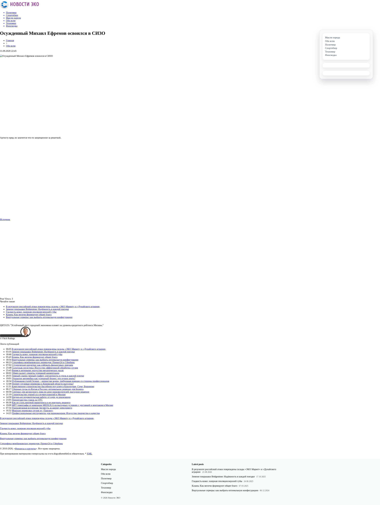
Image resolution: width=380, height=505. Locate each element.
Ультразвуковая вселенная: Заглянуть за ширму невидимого (42, 408)
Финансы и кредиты (25, 448)
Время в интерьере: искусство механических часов (38, 370)
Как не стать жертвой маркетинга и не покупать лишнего (41, 402)
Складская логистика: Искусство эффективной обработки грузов (45, 367)
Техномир (106, 487)
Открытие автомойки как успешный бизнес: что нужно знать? (43, 378)
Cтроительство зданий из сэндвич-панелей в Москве (39, 394)
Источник (5, 219)
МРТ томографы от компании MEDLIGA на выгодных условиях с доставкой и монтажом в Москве (62, 405)
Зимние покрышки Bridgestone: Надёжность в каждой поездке (37, 309)
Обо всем (10, 46)
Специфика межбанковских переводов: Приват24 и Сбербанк (43, 362)
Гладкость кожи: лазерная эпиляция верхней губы (31, 312)
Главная (10, 40)
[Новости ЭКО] (19, 8)
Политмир (106, 478)
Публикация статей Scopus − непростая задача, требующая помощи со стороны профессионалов (60, 381)
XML (89, 453)
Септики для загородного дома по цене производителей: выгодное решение (50, 392)
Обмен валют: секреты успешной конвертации (35, 373)
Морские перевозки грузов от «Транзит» (32, 410)
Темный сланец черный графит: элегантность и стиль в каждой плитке (48, 376)
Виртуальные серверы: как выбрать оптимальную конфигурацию (39, 317)
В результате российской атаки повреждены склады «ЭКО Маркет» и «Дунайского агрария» (53, 306)
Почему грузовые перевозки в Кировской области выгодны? (43, 384)
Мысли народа (108, 469)
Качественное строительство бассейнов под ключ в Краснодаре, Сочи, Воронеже (53, 386)
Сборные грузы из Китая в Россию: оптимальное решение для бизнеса (47, 389)
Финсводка (106, 492)
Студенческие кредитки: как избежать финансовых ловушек (42, 365)
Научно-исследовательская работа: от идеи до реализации (41, 397)
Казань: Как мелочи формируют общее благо (29, 314)
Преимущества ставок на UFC (27, 400)
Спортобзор (107, 483)
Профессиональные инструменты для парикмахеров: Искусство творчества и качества (56, 413)
